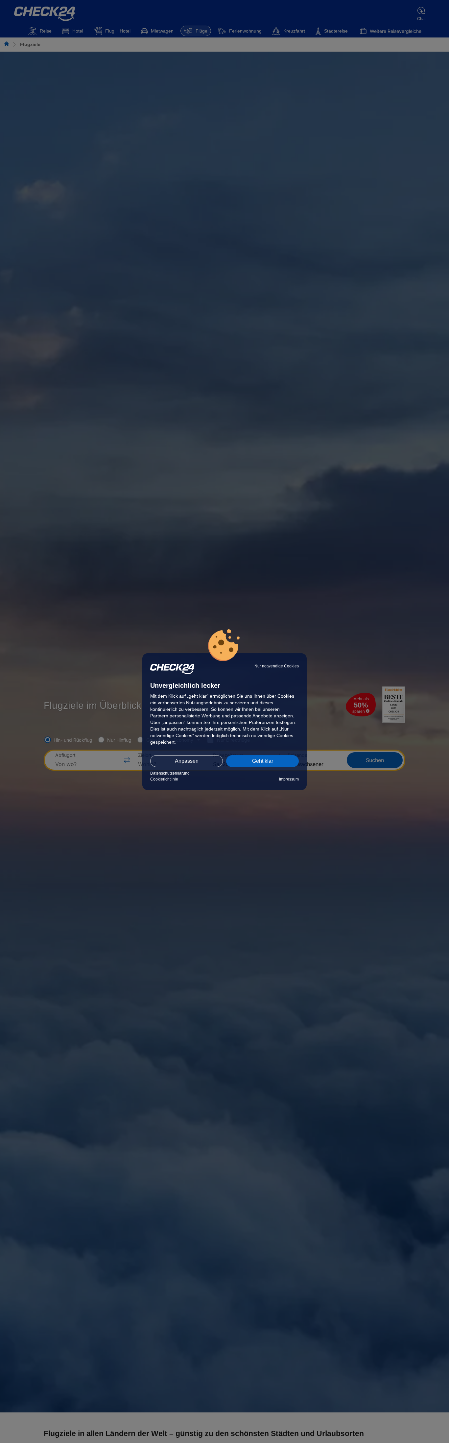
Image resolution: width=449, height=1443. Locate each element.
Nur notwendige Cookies (276, 666)
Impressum (289, 779)
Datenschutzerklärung (170, 773)
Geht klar (262, 761)
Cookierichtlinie (164, 779)
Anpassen (187, 761)
